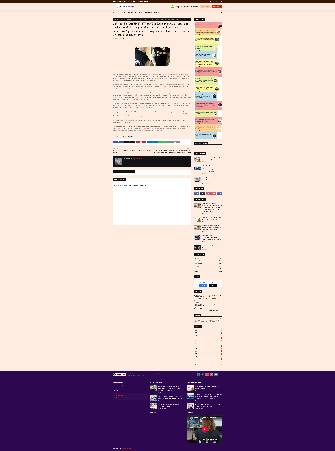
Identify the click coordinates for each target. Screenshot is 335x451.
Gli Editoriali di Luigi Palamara (214, 299)
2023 (208, 338)
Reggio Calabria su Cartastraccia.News (213, 309)
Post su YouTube (198, 309)
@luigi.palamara (120, 396)
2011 (208, 364)
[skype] (221, 1)
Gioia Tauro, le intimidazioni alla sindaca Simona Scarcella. (202, 54)
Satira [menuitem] (140, 12)
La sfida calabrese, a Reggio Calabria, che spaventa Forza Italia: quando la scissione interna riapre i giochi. (206, 71)
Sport (208, 268)
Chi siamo (133, 1)
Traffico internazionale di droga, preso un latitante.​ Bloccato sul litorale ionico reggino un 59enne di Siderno (205, 105)
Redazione (120, 1)
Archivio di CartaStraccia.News (199, 296)
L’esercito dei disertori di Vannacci (203, 25)
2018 (208, 351)
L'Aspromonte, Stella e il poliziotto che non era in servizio (212, 247)
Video (208, 271)
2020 (208, 346)
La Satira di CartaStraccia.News (213, 304)
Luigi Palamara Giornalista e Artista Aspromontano (199, 306)
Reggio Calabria (131, 136)
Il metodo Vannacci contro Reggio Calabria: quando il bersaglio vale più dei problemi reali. (205, 31)
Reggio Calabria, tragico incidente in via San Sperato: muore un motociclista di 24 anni (171, 397)
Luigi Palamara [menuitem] (132, 12)
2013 (208, 359)
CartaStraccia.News (142, 1)
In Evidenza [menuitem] (122, 12)
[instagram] (217, 1)
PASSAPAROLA (212, 307)
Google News (212, 301)
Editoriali (208, 261)
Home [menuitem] (114, 12)
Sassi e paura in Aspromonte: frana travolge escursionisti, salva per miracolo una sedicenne (211, 227)
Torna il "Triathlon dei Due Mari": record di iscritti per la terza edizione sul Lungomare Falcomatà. (204, 39)
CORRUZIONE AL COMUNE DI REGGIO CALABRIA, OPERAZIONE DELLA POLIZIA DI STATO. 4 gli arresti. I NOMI (170, 388)
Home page (117, 19)
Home (114, 1)
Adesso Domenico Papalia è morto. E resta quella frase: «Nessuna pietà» (204, 88)
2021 (208, 343)
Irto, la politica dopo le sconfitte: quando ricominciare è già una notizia (204, 120)
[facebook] (211, 1)
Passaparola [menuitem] (148, 12)
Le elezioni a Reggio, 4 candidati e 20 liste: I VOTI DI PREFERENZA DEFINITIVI (170, 405)
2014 (208, 356)
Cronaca (124, 136)
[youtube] (213, 193)
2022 (208, 340)
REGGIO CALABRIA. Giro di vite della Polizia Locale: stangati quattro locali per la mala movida (211, 237)
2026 (208, 330)
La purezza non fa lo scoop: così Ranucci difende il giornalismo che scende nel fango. (203, 96)
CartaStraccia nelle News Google (215, 296)
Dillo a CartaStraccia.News (200, 298)
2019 (208, 348)
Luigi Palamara (118, 38)
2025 (208, 332)
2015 (208, 353)
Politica (208, 266)
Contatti (126, 1)
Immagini (196, 302)
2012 (208, 361)
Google (196, 300)
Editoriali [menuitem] (156, 12)
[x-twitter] (214, 1)
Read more (197, 27)
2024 (208, 335)
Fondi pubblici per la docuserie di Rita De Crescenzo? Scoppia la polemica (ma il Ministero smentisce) (204, 80)
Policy (202, 448)
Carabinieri (123, 19)
